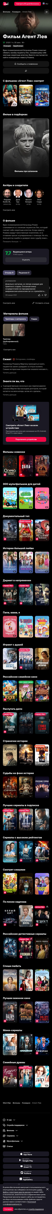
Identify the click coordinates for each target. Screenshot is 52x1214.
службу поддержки (36, 1209)
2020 (8, 43)
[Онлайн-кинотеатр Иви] (6, 3)
